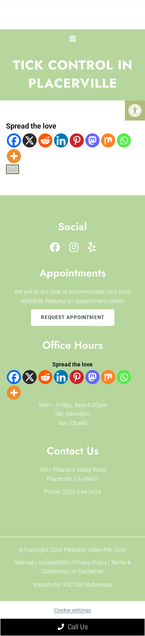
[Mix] (108, 140)
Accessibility (53, 562)
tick (12, 169)
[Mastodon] (92, 140)
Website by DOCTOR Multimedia (72, 584)
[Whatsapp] (124, 140)
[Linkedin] (61, 140)
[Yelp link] (92, 247)
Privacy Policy (90, 562)
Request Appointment (72, 317)
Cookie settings (72, 610)
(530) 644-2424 (81, 492)
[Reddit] (45, 140)
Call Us (77, 627)
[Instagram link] (74, 247)
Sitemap (24, 562)
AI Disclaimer (88, 571)
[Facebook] (14, 140)
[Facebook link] (55, 247)
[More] (14, 156)
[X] (30, 140)
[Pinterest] (77, 140)
